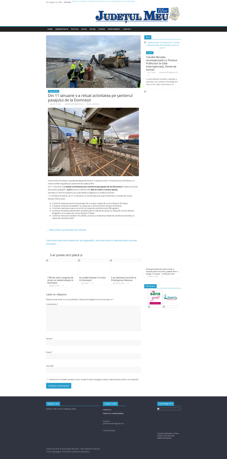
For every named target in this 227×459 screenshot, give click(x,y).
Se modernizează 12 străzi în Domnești (92, 279)
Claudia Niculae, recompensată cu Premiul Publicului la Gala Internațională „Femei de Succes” (161, 63)
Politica (74, 29)
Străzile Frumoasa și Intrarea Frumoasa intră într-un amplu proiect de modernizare (103, 2)
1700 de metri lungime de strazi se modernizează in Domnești (60, 280)
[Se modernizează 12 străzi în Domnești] (93, 260)
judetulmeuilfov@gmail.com (74, 104)
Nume (49, 338)
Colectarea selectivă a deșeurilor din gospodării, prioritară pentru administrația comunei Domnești (91, 242)
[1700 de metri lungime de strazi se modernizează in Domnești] (61, 260)
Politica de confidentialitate (113, 413)
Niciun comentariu (93, 104)
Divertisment (114, 29)
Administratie (61, 29)
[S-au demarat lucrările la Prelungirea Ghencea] (125, 260)
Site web (50, 366)
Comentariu (52, 304)
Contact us (107, 409)
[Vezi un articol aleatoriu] (178, 29)
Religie (93, 29)
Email (49, 352)
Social (84, 29)
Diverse (101, 29)
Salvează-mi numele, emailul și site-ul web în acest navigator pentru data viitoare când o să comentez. (94, 379)
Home (50, 29)
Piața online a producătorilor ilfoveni (66, 229)
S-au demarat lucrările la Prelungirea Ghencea (123, 279)
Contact (127, 29)
